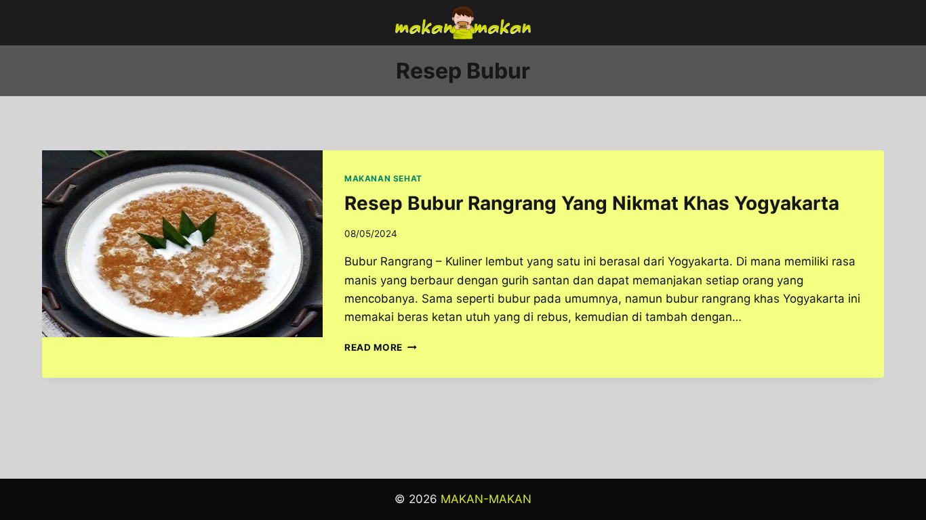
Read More (380, 347)
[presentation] (182, 243)
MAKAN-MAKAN (486, 499)
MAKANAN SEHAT (383, 178)
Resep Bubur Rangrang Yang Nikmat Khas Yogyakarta (591, 203)
